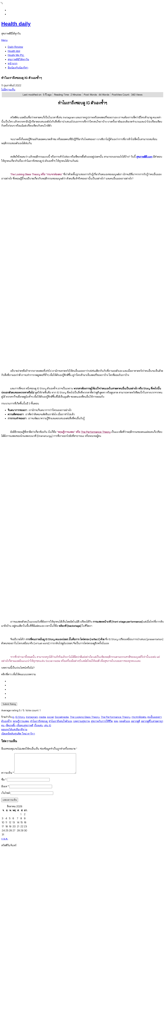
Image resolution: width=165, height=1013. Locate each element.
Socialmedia (62, 717)
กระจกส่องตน (138, 717)
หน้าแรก (12, 63)
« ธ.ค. (4, 838)
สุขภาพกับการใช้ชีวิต (102, 721)
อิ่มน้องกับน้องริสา (18, 67)
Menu (4, 40)
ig (13, 717)
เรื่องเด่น (38, 725)
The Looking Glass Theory (85, 717)
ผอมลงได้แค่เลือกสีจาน (14, 729)
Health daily (16, 24)
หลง (116, 721)
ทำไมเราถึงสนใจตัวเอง (60, 721)
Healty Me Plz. (16, 55)
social (50, 717)
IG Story (20, 717)
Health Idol (14, 51)
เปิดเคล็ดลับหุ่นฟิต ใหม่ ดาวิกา (18, 733)
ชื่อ (3, 779)
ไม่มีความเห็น (8, 89)
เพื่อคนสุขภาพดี (24, 725)
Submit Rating (9, 704)
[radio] (86, 681)
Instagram (32, 717)
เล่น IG (47, 725)
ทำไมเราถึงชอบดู (39, 721)
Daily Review (15, 47)
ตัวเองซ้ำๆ (6, 721)
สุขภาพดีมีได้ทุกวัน (18, 59)
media (42, 717)
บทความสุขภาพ (81, 721)
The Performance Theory (96, 432)
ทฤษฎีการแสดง (21, 721)
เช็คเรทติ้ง (10, 725)
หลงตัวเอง (124, 721)
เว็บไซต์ (5, 793)
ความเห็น (7, 772)
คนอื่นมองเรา (154, 717)
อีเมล (5, 786)
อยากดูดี (135, 721)
